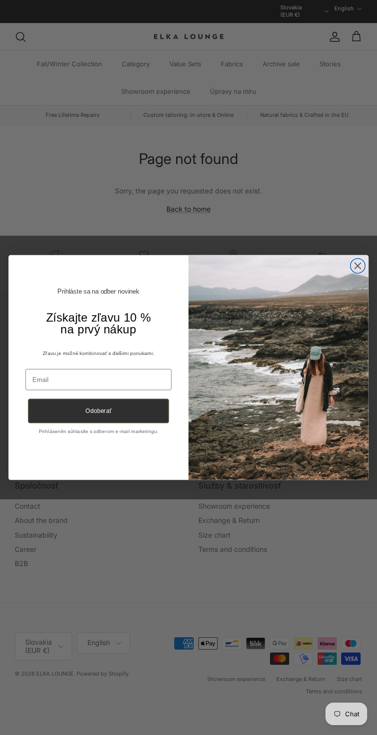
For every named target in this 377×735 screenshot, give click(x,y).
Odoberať (98, 411)
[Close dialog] (357, 265)
